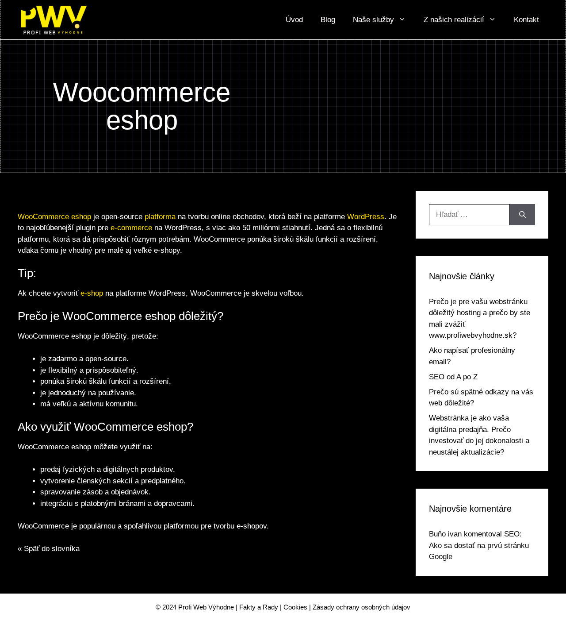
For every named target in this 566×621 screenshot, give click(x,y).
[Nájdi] (522, 214)
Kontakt (526, 19)
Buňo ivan (445, 534)
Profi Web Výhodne (206, 607)
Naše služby (373, 19)
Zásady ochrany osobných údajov (361, 607)
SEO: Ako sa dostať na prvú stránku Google (479, 545)
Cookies (295, 607)
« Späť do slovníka (49, 548)
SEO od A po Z (453, 377)
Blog (328, 19)
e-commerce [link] (131, 228)
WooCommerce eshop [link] (54, 216)
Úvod (294, 19)
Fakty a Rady (258, 607)
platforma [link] (160, 216)
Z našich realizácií (454, 19)
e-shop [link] (91, 293)
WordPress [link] (365, 216)
